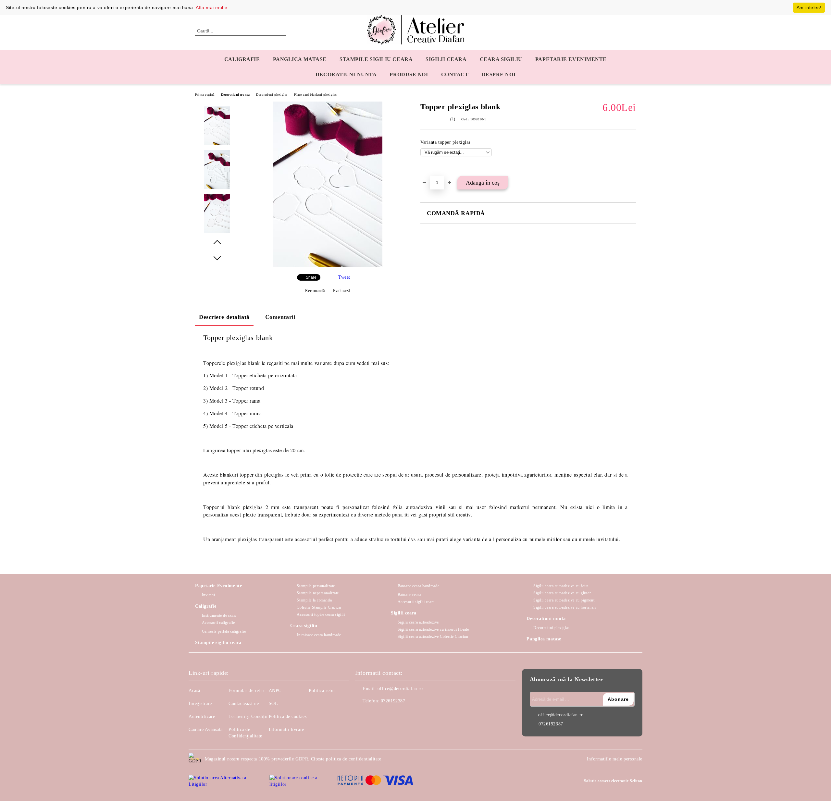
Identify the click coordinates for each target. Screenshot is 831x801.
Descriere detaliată (224, 317)
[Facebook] (360, 714)
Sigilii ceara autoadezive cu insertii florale (433, 629)
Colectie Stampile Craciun (319, 607)
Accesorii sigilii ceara (416, 602)
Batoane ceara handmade (418, 586)
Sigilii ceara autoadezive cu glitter (562, 593)
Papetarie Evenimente (218, 585)
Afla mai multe (212, 7)
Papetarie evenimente (571, 59)
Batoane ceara (409, 594)
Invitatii (208, 595)
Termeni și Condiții (248, 716)
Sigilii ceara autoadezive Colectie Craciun (433, 636)
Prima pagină (205, 94)
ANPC (275, 690)
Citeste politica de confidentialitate (346, 759)
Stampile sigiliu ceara (376, 59)
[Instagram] (374, 714)
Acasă (194, 690)
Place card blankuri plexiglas (315, 94)
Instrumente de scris (219, 615)
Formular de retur (247, 690)
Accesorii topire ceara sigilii (321, 614)
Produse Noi (409, 74)
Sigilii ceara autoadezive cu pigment (563, 600)
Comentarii (280, 317)
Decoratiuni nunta (346, 74)
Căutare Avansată (206, 729)
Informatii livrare (286, 729)
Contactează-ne (244, 703)
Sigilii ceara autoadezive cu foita (561, 586)
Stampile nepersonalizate (318, 593)
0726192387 (393, 700)
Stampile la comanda (314, 600)
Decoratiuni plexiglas (272, 94)
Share (311, 277)
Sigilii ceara (446, 59)
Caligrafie (242, 59)
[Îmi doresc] (433, 171)
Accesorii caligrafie (218, 622)
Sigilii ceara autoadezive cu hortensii (564, 607)
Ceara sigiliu (501, 59)
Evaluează (341, 290)
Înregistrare (200, 703)
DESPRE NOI (499, 74)
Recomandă (315, 290)
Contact (455, 74)
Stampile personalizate (316, 586)
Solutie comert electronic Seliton (613, 781)
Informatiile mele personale (614, 759)
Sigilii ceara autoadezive (418, 622)
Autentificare (202, 716)
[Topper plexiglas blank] (327, 265)
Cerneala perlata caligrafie (224, 631)
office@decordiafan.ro (400, 688)
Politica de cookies (288, 716)
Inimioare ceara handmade (319, 635)
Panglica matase (300, 59)
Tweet (344, 277)
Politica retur (322, 690)
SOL (273, 703)
